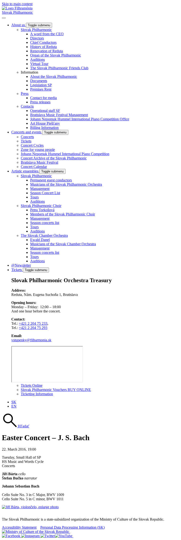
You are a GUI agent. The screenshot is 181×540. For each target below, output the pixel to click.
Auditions (37, 59)
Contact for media (43, 98)
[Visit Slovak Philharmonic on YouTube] (64, 536)
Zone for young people (38, 150)
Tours (34, 197)
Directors (37, 38)
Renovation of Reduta (46, 51)
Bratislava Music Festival (39, 162)
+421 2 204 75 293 (33, 328)
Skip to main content (17, 4)
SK (13, 402)
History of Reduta (43, 47)
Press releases (40, 102)
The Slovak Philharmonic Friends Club (59, 68)
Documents (38, 81)
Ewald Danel (40, 240)
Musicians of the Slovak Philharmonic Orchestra (66, 184)
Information (29, 72)
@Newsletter (21, 265)
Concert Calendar (34, 167)
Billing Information (44, 128)
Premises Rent (40, 89)
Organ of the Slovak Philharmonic (55, 55)
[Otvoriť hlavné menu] (4, 18)
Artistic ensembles (25, 171)
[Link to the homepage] (17, 8)
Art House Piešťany (45, 123)
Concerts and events (26, 132)
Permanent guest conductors (51, 180)
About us (18, 25)
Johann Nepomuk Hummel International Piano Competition (65, 154)
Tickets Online (31, 385)
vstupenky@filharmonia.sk (31, 340)
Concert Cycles (32, 145)
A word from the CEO (47, 34)
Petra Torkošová (42, 210)
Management (39, 189)
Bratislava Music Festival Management (59, 115)
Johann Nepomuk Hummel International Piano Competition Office (79, 119)
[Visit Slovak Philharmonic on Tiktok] (48, 536)
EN (13, 406)
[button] (15, 426)
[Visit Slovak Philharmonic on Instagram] (31, 536)
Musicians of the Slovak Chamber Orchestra (63, 244)
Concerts (27, 137)
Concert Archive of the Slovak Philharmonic (54, 158)
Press (25, 94)
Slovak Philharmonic (17, 12)
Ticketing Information (37, 394)
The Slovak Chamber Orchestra (44, 235)
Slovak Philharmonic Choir (41, 206)
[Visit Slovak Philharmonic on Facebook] (11, 536)
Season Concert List (45, 193)
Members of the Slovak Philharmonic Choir (62, 214)
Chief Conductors (43, 42)
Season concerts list (44, 223)
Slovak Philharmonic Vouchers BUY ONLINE (56, 390)
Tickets (26, 141)
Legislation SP (41, 85)
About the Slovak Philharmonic (53, 77)
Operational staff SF (45, 111)
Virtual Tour (39, 64)
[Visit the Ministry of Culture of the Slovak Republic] (36, 532)
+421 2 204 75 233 (33, 323)
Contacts (27, 106)
